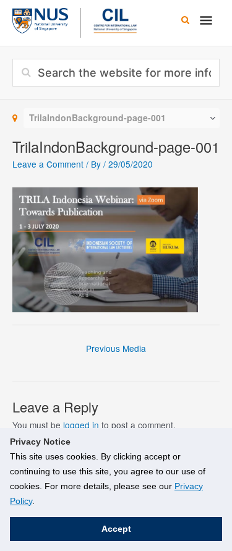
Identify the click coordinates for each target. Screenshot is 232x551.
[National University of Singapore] (40, 19)
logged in (81, 425)
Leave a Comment (48, 164)
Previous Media (116, 348)
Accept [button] (116, 529)
